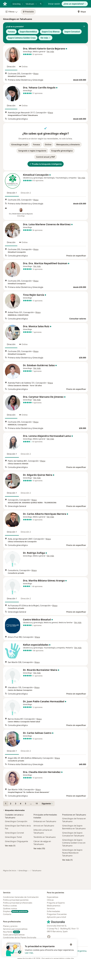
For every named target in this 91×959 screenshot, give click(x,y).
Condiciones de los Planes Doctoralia (19, 937)
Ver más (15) (39, 848)
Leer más (29, 953)
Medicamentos (53, 905)
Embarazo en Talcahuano (45, 821)
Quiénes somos (10, 908)
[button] (84, 26)
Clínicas (50, 900)
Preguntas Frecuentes (57, 914)
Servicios (51, 908)
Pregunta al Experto (56, 902)
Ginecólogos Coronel (14, 832)
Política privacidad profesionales (17, 902)
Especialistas (52, 897)
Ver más (44, 37)
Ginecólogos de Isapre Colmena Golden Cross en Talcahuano (73, 843)
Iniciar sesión (54, 3)
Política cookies (10, 905)
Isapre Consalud (72, 31)
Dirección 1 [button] (12, 192)
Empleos (15, 911)
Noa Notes (11, 931)
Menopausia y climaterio (68, 144)
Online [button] (24, 66)
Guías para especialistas (14, 934)
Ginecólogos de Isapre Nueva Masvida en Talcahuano (72, 853)
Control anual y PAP (45, 157)
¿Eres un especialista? (74, 3)
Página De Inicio (9, 870)
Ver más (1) (10, 845)
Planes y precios (10, 926)
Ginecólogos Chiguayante (16, 841)
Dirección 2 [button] (26, 192)
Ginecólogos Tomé (13, 837)
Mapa (83, 11)
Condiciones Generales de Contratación (21, 897)
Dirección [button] (11, 66)
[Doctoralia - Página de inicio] (6, 3)
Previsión (29, 11)
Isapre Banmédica (28, 31)
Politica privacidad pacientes (16, 900)
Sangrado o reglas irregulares (32, 150)
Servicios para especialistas (15, 929)
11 (37, 803)
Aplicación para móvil (56, 917)
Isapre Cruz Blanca (50, 31)
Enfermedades (53, 911)
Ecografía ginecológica (62, 150)
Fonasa (11, 31)
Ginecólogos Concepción (16, 821)
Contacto (7, 914)
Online (48, 144)
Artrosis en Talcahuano (44, 825)
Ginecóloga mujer (19, 144)
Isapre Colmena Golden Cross (22, 37)
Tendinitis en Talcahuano (45, 837)
